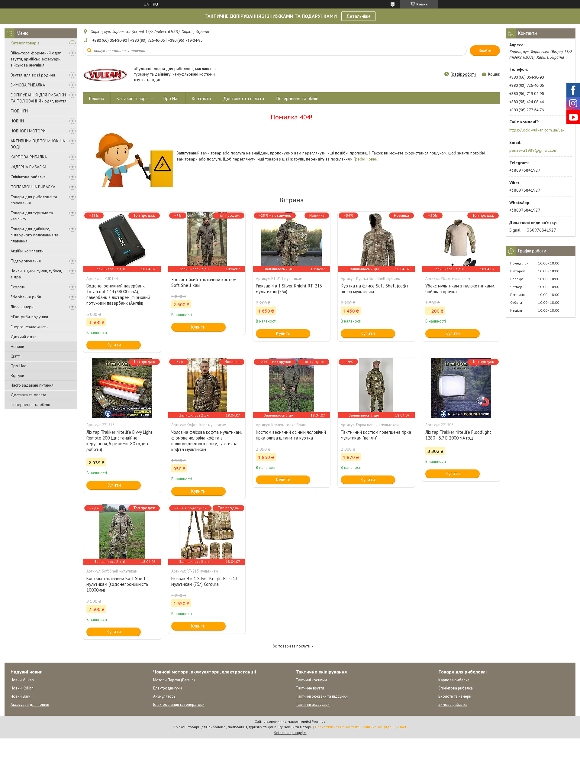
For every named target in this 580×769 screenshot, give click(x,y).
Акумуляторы (164, 696)
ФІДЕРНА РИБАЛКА (29, 167)
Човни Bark (20, 696)
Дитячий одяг (23, 336)
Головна (96, 98)
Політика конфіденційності (384, 727)
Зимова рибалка (452, 704)
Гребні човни (365, 159)
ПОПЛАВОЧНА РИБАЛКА (33, 187)
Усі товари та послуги (291, 646)
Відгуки (17, 375)
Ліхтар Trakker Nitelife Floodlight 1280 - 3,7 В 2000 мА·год (458, 435)
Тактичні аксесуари (313, 704)
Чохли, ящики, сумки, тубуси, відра (36, 274)
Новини (17, 346)
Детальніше (358, 16)
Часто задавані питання (32, 385)
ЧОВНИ (17, 121)
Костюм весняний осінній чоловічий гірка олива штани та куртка (291, 435)
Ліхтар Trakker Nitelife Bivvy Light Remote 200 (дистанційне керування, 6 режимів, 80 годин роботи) (119, 440)
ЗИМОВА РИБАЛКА (28, 85)
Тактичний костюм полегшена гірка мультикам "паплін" (376, 435)
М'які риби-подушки (29, 317)
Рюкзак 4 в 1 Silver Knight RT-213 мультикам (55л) (289, 288)
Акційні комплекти (27, 251)
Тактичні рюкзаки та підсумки (322, 696)
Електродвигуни (167, 688)
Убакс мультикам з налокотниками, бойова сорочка (460, 288)
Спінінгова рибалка (28, 177)
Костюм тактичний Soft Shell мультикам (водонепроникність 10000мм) (117, 584)
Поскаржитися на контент (337, 727)
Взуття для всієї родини (33, 75)
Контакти (201, 98)
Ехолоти (18, 287)
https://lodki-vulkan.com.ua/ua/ (536, 130)
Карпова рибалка (453, 680)
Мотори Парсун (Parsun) (174, 680)
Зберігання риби (26, 297)
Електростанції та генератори (179, 704)
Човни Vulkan (22, 680)
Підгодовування (26, 261)
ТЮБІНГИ (19, 111)
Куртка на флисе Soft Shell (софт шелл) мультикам (374, 288)
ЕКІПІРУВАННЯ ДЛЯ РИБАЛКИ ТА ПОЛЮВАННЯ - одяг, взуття (38, 98)
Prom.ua (319, 721)
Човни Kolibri (22, 688)
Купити (114, 345)
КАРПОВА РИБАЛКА (29, 157)
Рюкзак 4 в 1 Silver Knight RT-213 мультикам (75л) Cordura (204, 581)
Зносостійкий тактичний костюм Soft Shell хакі (204, 282)
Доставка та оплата (28, 394)
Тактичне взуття (310, 688)
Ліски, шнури (22, 307)
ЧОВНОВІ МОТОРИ (28, 131)
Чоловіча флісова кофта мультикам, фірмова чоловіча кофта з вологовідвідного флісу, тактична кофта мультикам (206, 440)
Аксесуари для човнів (30, 704)
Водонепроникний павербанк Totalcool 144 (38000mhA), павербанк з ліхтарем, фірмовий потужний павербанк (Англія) (118, 294)
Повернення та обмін (30, 404)
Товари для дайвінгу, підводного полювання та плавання (34, 235)
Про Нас (18, 365)
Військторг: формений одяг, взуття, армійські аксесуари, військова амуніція (36, 59)
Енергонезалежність (29, 326)
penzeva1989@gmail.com (533, 150)
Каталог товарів (25, 43)
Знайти (484, 50)
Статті (16, 356)
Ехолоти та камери (454, 696)
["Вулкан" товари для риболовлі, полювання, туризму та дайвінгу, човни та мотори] (105, 74)
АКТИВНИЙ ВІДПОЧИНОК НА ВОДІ (38, 144)
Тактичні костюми (311, 680)
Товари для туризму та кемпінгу (32, 216)
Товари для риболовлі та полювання (34, 200)
